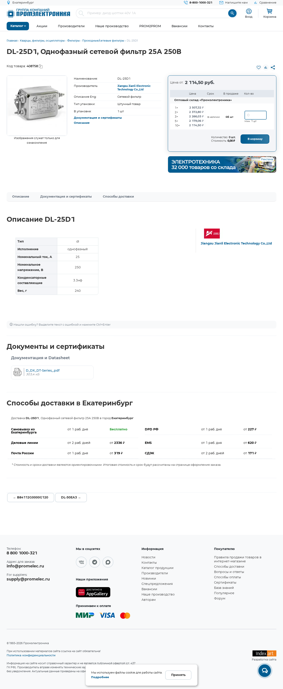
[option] (37, 106)
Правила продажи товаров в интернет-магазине (238, 559)
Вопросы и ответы (229, 572)
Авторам (149, 599)
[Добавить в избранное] (259, 67)
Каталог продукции (158, 568)
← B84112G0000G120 (30, 497)
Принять (178, 675)
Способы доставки (118, 196)
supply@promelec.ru (28, 579)
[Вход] (249, 11)
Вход (248, 16)
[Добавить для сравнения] (266, 67)
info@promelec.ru (25, 566)
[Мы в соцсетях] (81, 562)
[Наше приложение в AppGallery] (107, 592)
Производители (155, 573)
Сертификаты (225, 582)
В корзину (255, 139)
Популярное (224, 593)
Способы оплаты (227, 577)
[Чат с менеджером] (264, 670)
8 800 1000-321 (22, 553)
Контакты (149, 562)
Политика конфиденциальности (31, 655)
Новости (148, 557)
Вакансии (149, 589)
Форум (219, 598)
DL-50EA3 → (71, 497)
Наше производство (158, 594)
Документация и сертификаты (98, 117)
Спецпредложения (157, 584)
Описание (82, 123)
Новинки (149, 578)
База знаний (224, 588)
